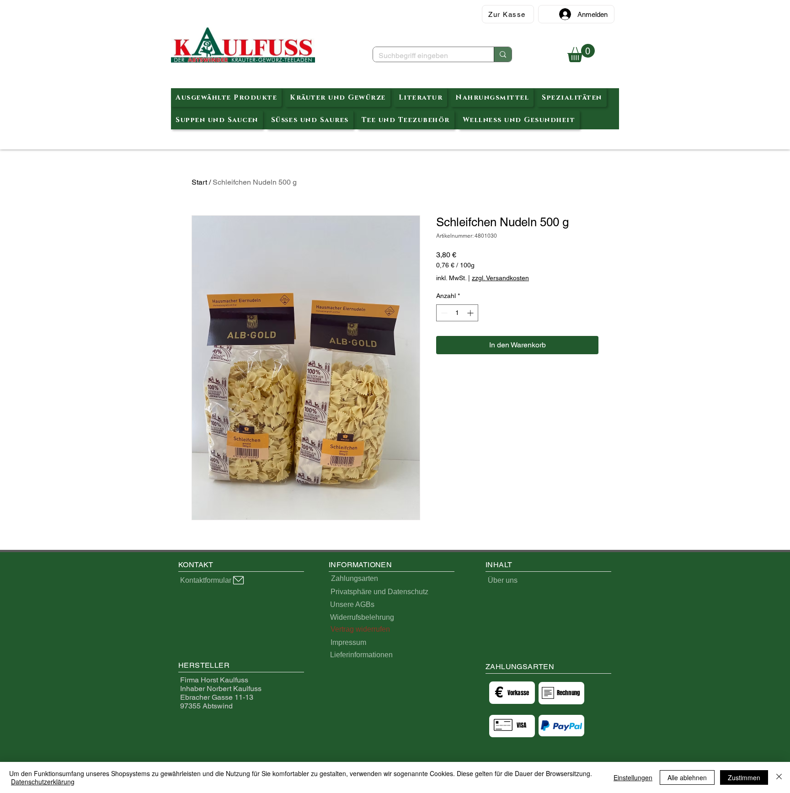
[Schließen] (779, 777)
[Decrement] (443, 313)
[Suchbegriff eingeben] (503, 54)
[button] (581, 53)
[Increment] (471, 313)
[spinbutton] (457, 313)
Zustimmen (744, 777)
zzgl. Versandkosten (500, 278)
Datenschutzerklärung (43, 781)
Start (199, 182)
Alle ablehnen (687, 777)
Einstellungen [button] (633, 777)
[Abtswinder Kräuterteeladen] (243, 45)
